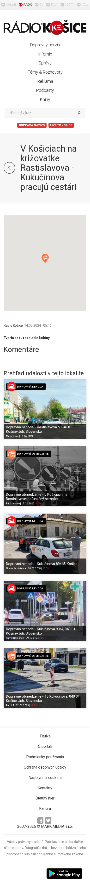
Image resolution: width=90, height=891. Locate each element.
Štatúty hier (45, 798)
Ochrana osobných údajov (45, 767)
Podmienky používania (45, 757)
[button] (45, 258)
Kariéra (45, 808)
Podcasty (45, 90)
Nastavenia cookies (45, 777)
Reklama (45, 81)
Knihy (45, 99)
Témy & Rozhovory (45, 72)
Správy (45, 62)
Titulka (45, 736)
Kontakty (45, 788)
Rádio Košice (13, 325)
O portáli (45, 746)
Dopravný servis (45, 44)
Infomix (45, 54)
